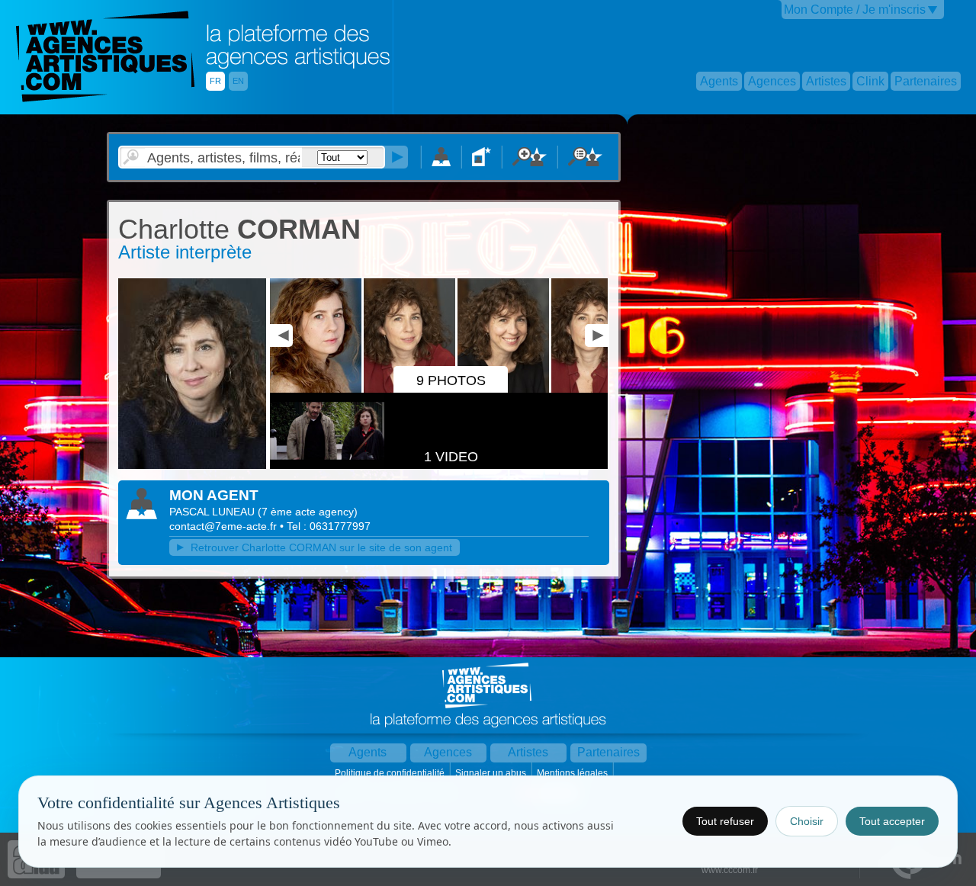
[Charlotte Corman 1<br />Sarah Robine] (598, 389)
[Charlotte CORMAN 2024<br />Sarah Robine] (192, 466)
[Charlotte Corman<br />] (317, 389)
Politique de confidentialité (391, 773)
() (308, 512)
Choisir (807, 821)
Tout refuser (725, 821)
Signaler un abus (491, 773)
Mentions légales (573, 773)
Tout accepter (892, 821)
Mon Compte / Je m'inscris (855, 9)
